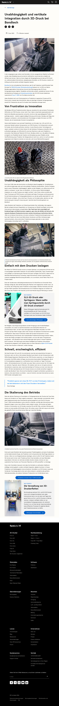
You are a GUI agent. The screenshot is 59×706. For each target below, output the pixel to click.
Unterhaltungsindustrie (37, 615)
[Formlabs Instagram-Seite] (19, 682)
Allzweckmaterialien (15, 570)
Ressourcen (13, 637)
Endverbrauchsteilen (26, 93)
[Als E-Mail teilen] (13, 27)
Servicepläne (13, 594)
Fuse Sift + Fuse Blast (36, 541)
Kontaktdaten (34, 642)
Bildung (33, 612)
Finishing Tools (35, 543)
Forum (11, 644)
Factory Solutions (14, 597)
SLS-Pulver (13, 567)
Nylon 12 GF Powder (47, 343)
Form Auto (13, 546)
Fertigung (33, 599)
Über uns (33, 631)
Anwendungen (13, 631)
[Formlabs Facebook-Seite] (11, 682)
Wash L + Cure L (35, 538)
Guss (11, 580)
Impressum (34, 644)
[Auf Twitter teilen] (9, 27)
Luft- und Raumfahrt (36, 605)
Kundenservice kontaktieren (17, 656)
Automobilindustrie (36, 602)
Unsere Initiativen (35, 639)
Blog (11, 634)
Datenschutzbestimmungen (16, 698)
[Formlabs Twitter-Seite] (15, 682)
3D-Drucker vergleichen (16, 553)
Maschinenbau (34, 597)
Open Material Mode (15, 583)
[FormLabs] (6, 2)
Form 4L (12, 541)
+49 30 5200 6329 (36, 656)
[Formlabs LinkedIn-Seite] (26, 682)
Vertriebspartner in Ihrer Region (39, 661)
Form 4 (12, 535)
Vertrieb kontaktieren (36, 658)
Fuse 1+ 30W (15, 95)
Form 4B (12, 538)
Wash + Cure (34, 535)
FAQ (19, 700)
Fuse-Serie (12, 551)
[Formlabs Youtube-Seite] (22, 682)
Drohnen (33, 594)
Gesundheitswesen (15, 578)
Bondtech (7, 85)
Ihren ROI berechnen (15, 642)
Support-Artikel (14, 658)
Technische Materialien (16, 573)
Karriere (33, 634)
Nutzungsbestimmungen (31, 698)
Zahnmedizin (13, 575)
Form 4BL (12, 543)
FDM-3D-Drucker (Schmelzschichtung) (22, 87)
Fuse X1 (12, 548)
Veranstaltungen (14, 639)
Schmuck (33, 617)
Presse (32, 637)
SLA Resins (13, 565)
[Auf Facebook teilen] (6, 27)
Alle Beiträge (10, 7)
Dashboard (33, 567)
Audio (32, 620)
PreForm (33, 565)
